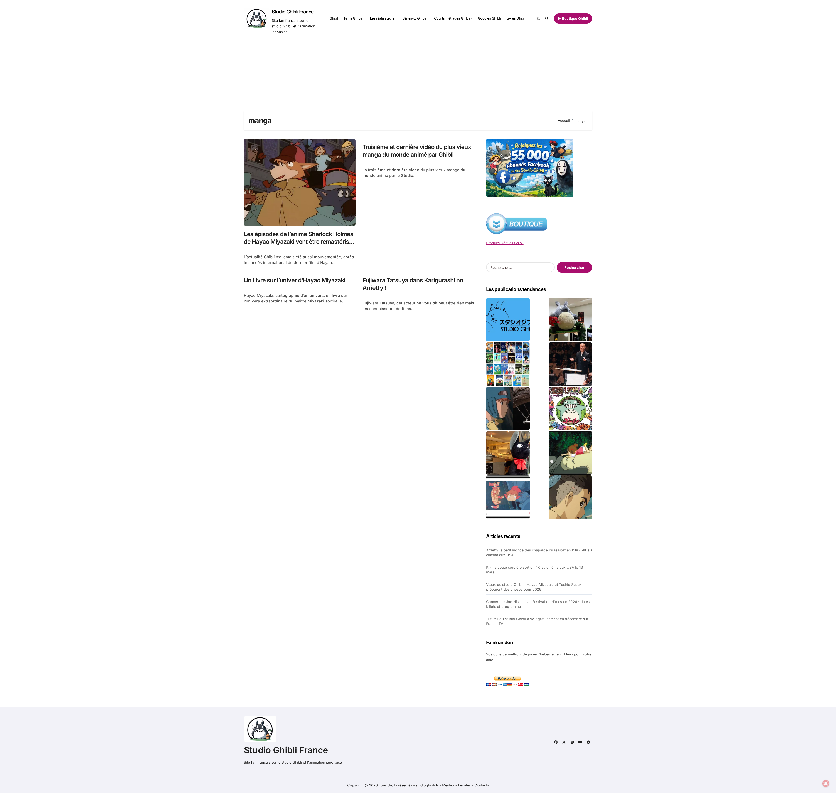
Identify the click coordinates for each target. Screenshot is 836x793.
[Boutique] (508, 364)
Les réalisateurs (382, 18)
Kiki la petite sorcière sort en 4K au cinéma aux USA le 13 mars (534, 569)
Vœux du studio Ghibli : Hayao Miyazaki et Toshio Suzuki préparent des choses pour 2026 (534, 586)
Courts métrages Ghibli (452, 18)
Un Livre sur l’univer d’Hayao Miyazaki (294, 280)
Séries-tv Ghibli (414, 18)
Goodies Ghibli (489, 18)
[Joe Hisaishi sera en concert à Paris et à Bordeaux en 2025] (570, 364)
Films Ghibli (353, 18)
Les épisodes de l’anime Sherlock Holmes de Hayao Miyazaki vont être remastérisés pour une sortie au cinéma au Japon (299, 241)
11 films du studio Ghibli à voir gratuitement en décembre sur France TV (537, 621)
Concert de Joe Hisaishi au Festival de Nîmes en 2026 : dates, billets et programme (538, 604)
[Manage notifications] (825, 783)
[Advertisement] (418, 69)
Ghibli (334, 18)
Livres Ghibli (516, 18)
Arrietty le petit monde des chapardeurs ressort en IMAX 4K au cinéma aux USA (539, 552)
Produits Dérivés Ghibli (505, 243)
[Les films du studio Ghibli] (508, 319)
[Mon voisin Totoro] (570, 453)
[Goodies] (508, 497)
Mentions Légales (457, 785)
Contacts (481, 785)
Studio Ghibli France (293, 12)
